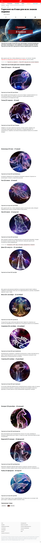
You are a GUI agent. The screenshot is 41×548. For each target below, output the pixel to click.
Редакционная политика (5, 526)
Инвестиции (35, 3)
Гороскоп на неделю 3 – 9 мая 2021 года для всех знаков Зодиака (23, 62)
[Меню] (2, 1)
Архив (22, 531)
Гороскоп (7, 5)
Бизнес (23, 3)
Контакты (22, 529)
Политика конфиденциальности (26, 526)
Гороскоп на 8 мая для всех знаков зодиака (17, 5)
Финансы (28, 3)
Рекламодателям (23, 523)
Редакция (2, 524)
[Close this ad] (40, 542)
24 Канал (3, 3)
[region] (20, 545)
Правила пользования (24, 524)
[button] (5, 17)
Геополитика (9, 3)
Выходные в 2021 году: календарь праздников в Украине (21, 244)
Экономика (17, 3)
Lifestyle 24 (3, 5)
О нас (2, 523)
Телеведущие (3, 529)
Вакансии (2, 531)
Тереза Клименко (7, 14)
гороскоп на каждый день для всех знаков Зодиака (13, 59)
